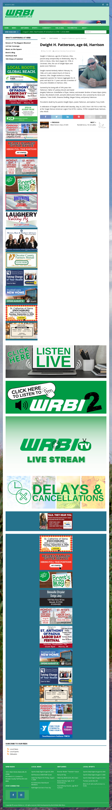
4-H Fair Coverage (12, 46)
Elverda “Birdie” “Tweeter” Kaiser (68, 772)
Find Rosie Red (11, 56)
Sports (34, 28)
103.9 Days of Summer (14, 59)
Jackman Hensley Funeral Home (64, 51)
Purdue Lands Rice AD (90, 781)
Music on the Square (14, 49)
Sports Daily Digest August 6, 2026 (94, 778)
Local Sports (14, 751)
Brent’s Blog (10, 53)
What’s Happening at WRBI (18, 37)
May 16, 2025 (47, 51)
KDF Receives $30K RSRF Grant (41, 775)
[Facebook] (103, 5)
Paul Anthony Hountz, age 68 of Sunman (67, 787)
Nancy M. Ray (61, 775)
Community (46, 28)
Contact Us (19, 776)
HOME (6, 28)
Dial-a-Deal (60, 28)
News (14, 28)
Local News (14, 749)
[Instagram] (107, 5)
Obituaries (25, 28)
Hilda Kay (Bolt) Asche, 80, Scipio (67, 778)
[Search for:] (95, 32)
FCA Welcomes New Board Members (40, 784)
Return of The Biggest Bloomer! (18, 43)
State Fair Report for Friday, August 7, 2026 (42, 779)
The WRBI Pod (72, 28)
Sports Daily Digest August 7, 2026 (94, 775)
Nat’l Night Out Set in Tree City (41, 788)
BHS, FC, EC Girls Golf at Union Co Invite (94, 785)
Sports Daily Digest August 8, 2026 (42, 772)
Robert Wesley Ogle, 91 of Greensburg (65, 782)
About (84, 28)
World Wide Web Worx (58, 805)
